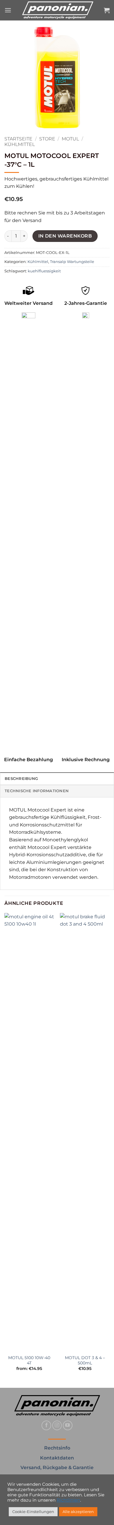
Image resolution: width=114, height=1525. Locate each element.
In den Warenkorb (65, 236)
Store (47, 139)
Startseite (18, 139)
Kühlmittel (19, 144)
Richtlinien (68, 1500)
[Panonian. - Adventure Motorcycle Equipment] (57, 10)
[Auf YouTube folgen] (67, 1425)
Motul (70, 139)
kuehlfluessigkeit (44, 271)
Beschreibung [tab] (21, 778)
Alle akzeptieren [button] (78, 1511)
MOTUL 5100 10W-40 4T (29, 1360)
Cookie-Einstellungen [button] (33, 1511)
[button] (7, 10)
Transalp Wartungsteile (72, 261)
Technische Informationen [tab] (37, 791)
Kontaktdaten (57, 1458)
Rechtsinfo (57, 1448)
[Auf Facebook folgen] (46, 1425)
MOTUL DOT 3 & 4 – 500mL (85, 1360)
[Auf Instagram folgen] (57, 1425)
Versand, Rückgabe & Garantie (57, 1467)
